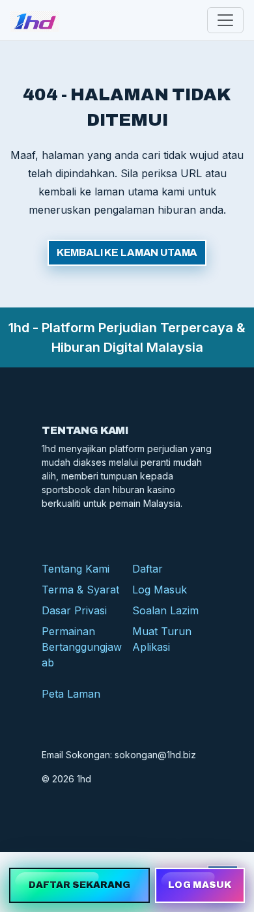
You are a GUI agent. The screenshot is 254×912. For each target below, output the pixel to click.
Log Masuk (159, 589)
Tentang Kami (75, 568)
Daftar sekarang (80, 885)
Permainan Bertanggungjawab (82, 647)
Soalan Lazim (165, 610)
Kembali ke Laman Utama (127, 252)
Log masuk (199, 885)
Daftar (147, 568)
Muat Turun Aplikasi (161, 639)
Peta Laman (71, 693)
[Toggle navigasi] (225, 20)
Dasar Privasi (74, 610)
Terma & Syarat (80, 589)
